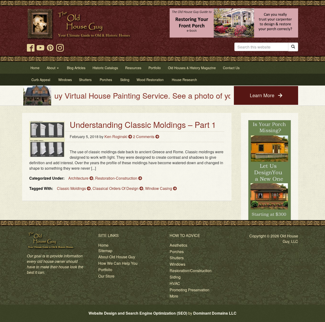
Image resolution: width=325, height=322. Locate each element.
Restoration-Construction (116, 178)
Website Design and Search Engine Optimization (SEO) (138, 313)
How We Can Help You (118, 263)
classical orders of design (116, 188)
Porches (177, 251)
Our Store (106, 276)
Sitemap (105, 250)
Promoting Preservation (189, 290)
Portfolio (105, 269)
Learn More (263, 95)
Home (103, 245)
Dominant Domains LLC (214, 313)
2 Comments (144, 136)
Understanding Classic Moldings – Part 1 (143, 124)
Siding (175, 277)
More (174, 296)
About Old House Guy (116, 257)
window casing (159, 188)
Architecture (78, 178)
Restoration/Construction (191, 270)
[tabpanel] (269, 174)
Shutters (177, 257)
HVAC (175, 283)
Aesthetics (178, 245)
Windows (177, 264)
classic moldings (72, 188)
